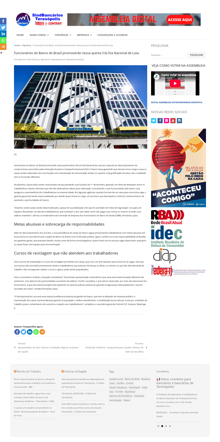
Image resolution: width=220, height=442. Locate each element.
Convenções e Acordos (112, 34)
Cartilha (120, 383)
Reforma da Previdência (121, 395)
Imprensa (83, 34)
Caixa (112, 383)
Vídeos (127, 400)
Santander (139, 395)
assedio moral (116, 379)
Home (20, 34)
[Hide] (1, 53)
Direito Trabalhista (118, 387)
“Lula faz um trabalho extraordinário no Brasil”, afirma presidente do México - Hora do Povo (34, 411)
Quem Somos (38, 34)
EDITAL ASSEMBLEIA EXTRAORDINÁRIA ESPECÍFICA (176, 102)
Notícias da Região (75, 371)
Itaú (111, 391)
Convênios (62, 34)
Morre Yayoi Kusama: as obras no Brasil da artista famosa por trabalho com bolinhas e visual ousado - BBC (34, 383)
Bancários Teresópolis (51, 59)
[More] (42, 332)
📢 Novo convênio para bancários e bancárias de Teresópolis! (174, 383)
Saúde (159, 416)
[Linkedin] (30, 332)
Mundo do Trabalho (29, 371)
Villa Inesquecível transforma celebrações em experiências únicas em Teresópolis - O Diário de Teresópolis (83, 383)
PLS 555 (119, 391)
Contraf (129, 383)
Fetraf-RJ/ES (134, 387)
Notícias (80, 59)
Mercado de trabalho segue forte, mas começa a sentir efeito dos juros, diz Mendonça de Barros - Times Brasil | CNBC (34, 397)
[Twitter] (23, 332)
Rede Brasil (130, 391)
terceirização (116, 400)
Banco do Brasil (132, 379)
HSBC (144, 387)
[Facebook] (17, 332)
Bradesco (145, 379)
